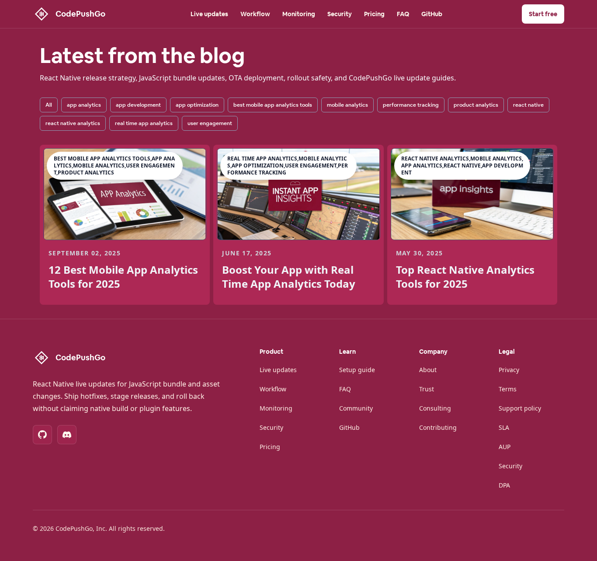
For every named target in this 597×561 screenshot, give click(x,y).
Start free (543, 14)
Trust (426, 389)
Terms (508, 389)
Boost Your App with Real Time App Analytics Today (288, 276)
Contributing (438, 427)
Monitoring (298, 14)
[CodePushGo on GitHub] (42, 434)
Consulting (435, 408)
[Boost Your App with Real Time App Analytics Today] (298, 194)
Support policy (520, 408)
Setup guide (357, 370)
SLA (504, 427)
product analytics (476, 104)
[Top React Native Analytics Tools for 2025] (472, 194)
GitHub (431, 14)
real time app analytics (144, 123)
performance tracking (411, 104)
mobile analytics (347, 104)
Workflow (255, 14)
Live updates (209, 14)
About (428, 370)
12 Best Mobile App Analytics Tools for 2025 (123, 276)
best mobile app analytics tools (272, 104)
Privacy (509, 370)
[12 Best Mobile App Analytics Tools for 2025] (124, 194)
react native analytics (72, 123)
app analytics (84, 104)
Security (339, 14)
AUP (504, 447)
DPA (504, 485)
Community (356, 408)
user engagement (209, 123)
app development (138, 104)
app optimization (197, 104)
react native (528, 104)
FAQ (403, 14)
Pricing (374, 14)
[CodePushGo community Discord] (66, 434)
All (48, 104)
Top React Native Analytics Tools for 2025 (465, 276)
